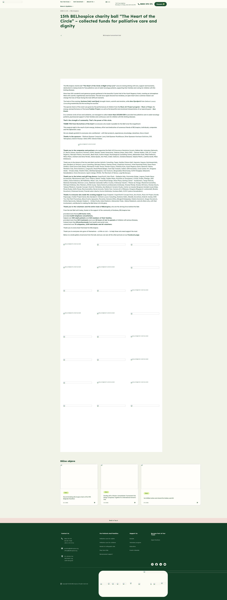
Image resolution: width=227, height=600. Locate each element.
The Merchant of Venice (110, 173)
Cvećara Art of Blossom (121, 189)
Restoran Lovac (82, 183)
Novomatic (86, 154)
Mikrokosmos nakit (78, 178)
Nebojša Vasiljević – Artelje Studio (88, 201)
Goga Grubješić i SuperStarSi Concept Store (118, 195)
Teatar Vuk (108, 189)
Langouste (89, 169)
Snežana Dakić (86, 101)
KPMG (92, 152)
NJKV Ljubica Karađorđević (133, 191)
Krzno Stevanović (80, 173)
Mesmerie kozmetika (148, 183)
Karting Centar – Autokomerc (132, 180)
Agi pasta (94, 199)
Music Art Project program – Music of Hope (136, 107)
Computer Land (100, 136)
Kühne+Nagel (104, 154)
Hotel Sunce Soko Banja (77, 166)
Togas (116, 162)
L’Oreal (135, 178)
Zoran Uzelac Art (143, 169)
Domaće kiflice (111, 199)
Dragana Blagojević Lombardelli (140, 189)
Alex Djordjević (135, 101)
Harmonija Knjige (132, 176)
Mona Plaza (118, 180)
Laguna (142, 176)
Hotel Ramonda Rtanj (139, 164)
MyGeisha (98, 187)
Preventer (102, 199)
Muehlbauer (120, 136)
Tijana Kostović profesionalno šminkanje (110, 185)
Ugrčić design (91, 173)
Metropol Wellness (69, 185)
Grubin (141, 178)
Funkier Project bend (79, 197)
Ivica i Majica (90, 178)
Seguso (143, 162)
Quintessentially (151, 162)
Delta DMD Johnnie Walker (93, 139)
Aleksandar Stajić (117, 201)
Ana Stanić (137, 195)
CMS (146, 152)
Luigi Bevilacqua (124, 173)
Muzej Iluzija (67, 189)
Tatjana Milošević (69, 187)
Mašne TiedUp (100, 178)
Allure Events (86, 199)
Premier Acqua (110, 166)
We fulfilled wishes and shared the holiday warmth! (159, 498)
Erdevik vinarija (147, 197)
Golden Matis (110, 178)
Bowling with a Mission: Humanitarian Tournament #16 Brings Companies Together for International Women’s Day (119, 497)
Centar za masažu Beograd (133, 187)
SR (106, 2)
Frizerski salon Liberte (91, 191)
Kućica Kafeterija (106, 191)
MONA (98, 173)
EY (64, 152)
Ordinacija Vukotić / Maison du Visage (127, 183)
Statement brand (77, 191)
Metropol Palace (76, 154)
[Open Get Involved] (83, 2)
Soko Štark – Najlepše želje (116, 176)
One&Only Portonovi (124, 164)
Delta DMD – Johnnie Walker (134, 152)
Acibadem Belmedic (151, 150)
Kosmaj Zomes (111, 164)
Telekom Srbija (119, 152)
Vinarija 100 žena (142, 185)
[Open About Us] (94, 2)
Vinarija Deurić (153, 185)
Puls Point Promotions (74, 199)
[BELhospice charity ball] (87, 144)
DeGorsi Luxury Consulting (85, 164)
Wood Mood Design (106, 180)
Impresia (137, 162)
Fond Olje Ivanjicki (114, 169)
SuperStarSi (102, 176)
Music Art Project (147, 195)
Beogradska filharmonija (122, 171)
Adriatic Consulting (106, 162)
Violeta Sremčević (138, 199)
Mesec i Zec (94, 180)
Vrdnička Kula (120, 166)
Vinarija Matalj (130, 185)
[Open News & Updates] (72, 6)
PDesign (147, 178)
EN (109, 2)
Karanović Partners (82, 152)
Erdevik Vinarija (77, 139)
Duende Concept (82, 187)
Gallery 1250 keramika (129, 169)
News (66, 492)
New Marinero (81, 185)
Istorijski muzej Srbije (150, 187)
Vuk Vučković (108, 171)
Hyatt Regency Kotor (133, 166)
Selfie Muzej (77, 189)
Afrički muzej (91, 185)
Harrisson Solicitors (141, 136)
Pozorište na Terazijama (124, 178)
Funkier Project (94, 109)
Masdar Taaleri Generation (104, 152)
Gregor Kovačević (151, 199)
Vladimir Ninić (84, 171)
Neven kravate (98, 189)
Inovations (137, 197)
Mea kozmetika (87, 189)
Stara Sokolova (79, 169)
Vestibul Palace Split (126, 162)
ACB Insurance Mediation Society (123, 150)
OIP (150, 136)
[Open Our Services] (70, 2)
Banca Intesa (70, 152)
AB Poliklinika (85, 180)
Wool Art (91, 187)
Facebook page (133, 235)
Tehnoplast (67, 139)
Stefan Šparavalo (69, 201)
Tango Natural (148, 180)
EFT (150, 152)
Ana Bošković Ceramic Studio (113, 187)
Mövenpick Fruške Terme (95, 166)
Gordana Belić (117, 191)
